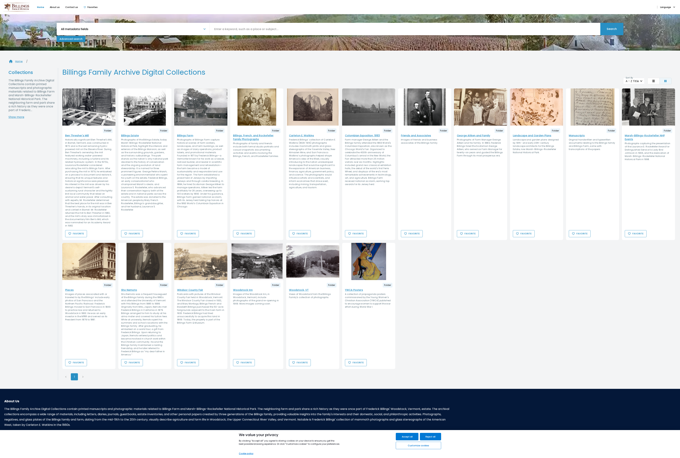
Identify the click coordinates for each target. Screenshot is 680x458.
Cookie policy (246, 453)
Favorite (78, 233)
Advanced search (71, 39)
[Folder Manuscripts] (592, 107)
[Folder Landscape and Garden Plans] (536, 107)
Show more (16, 117)
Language (665, 7)
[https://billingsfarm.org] (16, 7)
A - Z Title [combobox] (632, 81)
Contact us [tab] (71, 7)
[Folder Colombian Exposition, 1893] (368, 107)
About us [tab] (55, 7)
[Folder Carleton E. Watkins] (312, 107)
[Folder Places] (88, 261)
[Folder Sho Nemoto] (144, 261)
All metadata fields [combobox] (74, 29)
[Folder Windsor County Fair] (200, 261)
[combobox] (405, 29)
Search (612, 29)
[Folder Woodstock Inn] (256, 261)
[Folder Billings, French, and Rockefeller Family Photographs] (256, 107)
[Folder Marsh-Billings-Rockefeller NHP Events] (648, 107)
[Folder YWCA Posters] (368, 261)
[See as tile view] (665, 81)
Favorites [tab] (92, 7)
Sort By (629, 77)
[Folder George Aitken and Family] (480, 107)
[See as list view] (653, 81)
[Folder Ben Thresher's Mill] (88, 107)
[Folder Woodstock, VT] (312, 261)
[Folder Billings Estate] (144, 107)
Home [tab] (40, 7)
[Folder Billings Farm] (200, 107)
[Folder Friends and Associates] (424, 107)
